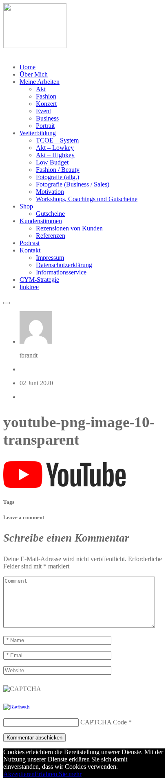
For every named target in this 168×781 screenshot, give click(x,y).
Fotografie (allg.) (57, 176)
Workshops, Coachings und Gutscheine (86, 198)
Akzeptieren (19, 773)
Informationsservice (61, 272)
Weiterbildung (38, 132)
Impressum (50, 257)
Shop (26, 206)
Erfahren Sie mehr (58, 773)
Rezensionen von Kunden (69, 228)
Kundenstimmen (41, 220)
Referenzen (50, 235)
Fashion (46, 96)
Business (47, 118)
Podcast (30, 242)
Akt (41, 89)
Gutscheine (50, 213)
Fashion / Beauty (58, 169)
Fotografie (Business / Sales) (72, 184)
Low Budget (52, 162)
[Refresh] (16, 707)
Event (43, 110)
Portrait (45, 125)
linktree (29, 286)
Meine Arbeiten (40, 81)
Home (27, 67)
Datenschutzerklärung (64, 264)
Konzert (46, 103)
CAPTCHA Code (103, 722)
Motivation (50, 191)
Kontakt (30, 250)
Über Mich (34, 74)
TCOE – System (57, 140)
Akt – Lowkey (55, 147)
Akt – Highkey (55, 154)
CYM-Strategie (39, 279)
